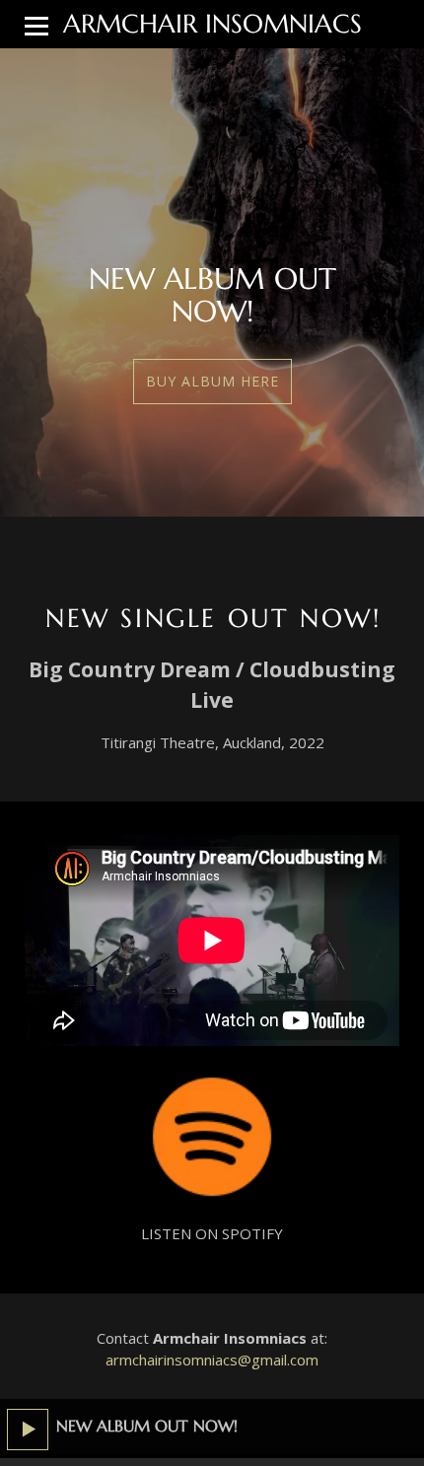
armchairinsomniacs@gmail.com (212, 1359)
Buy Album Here (212, 381)
